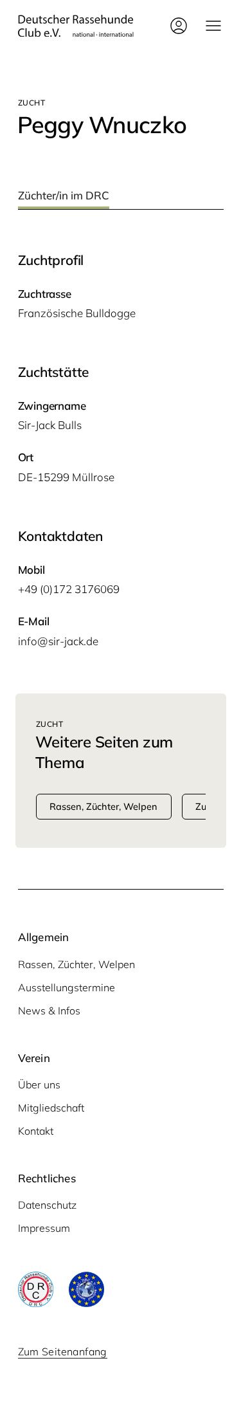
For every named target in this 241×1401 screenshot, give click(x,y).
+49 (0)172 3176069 (69, 589)
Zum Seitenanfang (62, 1351)
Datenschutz (47, 1204)
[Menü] (213, 26)
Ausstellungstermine (66, 987)
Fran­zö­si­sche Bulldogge (77, 313)
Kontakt (35, 1130)
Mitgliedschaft (51, 1107)
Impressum (44, 1228)
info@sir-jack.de (58, 641)
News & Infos (49, 1010)
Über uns (39, 1084)
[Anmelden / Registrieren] (178, 26)
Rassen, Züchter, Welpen (76, 964)
